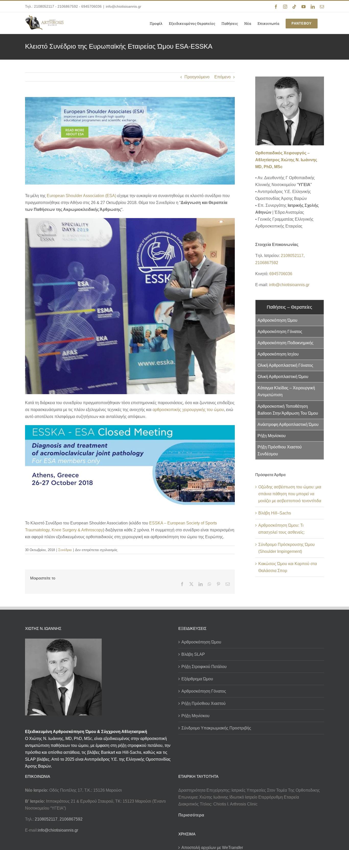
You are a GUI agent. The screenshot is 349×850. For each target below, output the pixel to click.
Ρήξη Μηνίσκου (272, 436)
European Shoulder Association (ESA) (81, 195)
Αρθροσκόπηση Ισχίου (278, 354)
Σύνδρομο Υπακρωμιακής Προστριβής (216, 728)
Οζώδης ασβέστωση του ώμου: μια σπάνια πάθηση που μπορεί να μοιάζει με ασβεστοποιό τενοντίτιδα (289, 494)
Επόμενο (222, 77)
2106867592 (67, 6)
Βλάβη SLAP (193, 654)
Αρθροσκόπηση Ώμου (277, 320)
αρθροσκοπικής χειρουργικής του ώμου (188, 409)
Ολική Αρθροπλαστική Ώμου (283, 376)
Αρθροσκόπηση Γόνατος (280, 331)
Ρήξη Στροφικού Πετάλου (204, 666)
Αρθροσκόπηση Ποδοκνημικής (285, 343)
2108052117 (44, 6)
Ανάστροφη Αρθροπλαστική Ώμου (288, 424)
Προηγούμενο (197, 77)
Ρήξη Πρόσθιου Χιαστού (203, 703)
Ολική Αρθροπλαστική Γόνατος (285, 365)
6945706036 (91, 6)
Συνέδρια (65, 550)
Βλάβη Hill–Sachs (274, 513)
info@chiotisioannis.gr (123, 6)
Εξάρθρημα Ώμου (197, 679)
